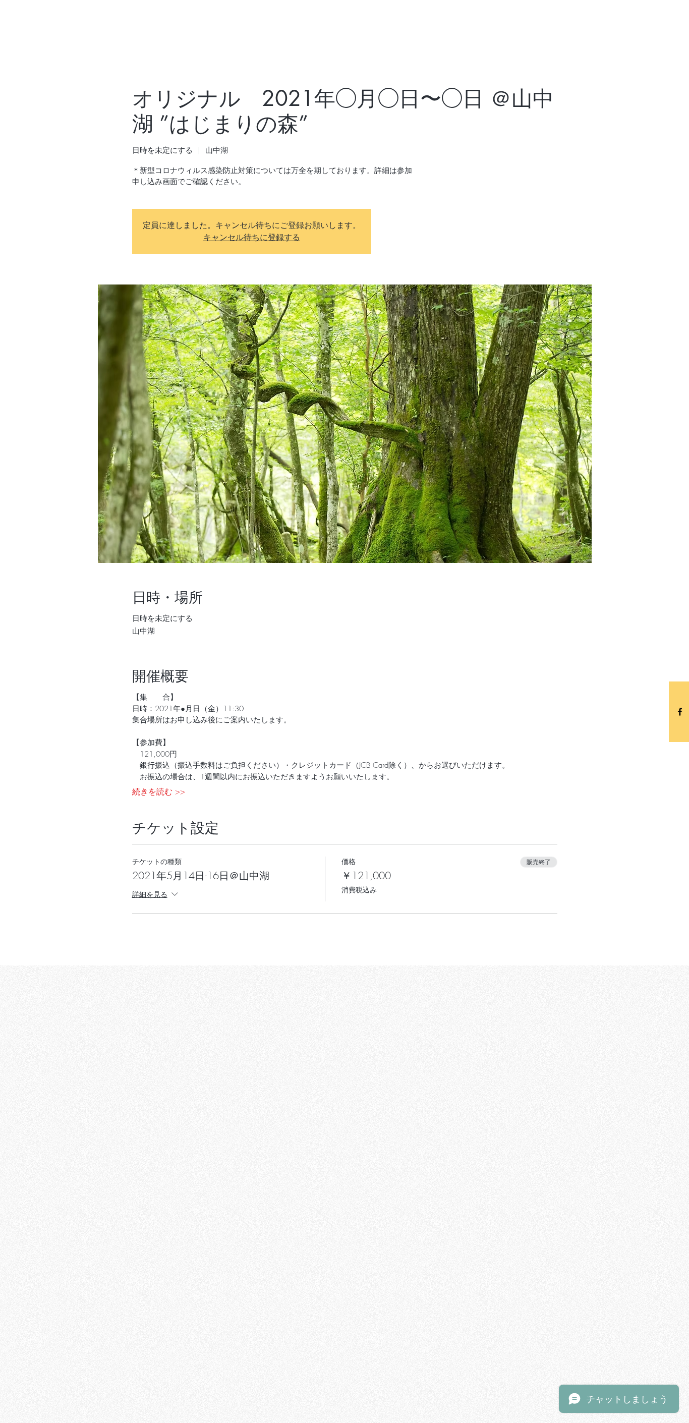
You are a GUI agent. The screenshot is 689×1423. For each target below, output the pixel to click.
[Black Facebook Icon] (680, 712)
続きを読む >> (158, 791)
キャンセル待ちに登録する (251, 237)
